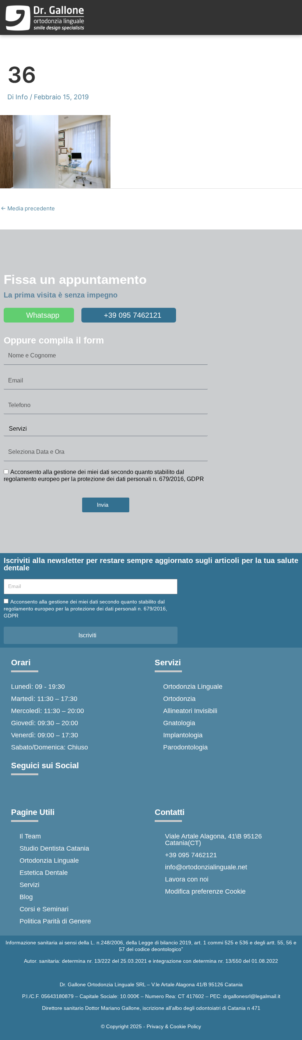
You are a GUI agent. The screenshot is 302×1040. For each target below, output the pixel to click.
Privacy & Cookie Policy (174, 1026)
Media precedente (28, 208)
